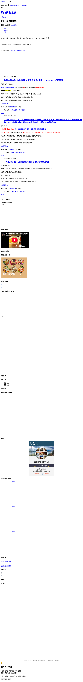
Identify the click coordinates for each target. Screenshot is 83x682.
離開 (9, 679)
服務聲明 (57, 660)
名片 (5, 32)
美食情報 (14, 25)
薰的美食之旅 (8, 12)
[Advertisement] (41, 64)
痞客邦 (11, 107)
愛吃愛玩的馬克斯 (6, 566)
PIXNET (29, 660)
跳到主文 (3, 17)
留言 (14, 107)
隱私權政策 (50, 660)
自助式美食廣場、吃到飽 (18, 110)
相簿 (5, 28)
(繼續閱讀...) (4, 103)
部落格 (6, 30)
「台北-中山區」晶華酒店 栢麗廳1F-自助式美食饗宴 (26, 162)
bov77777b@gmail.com (18, 50)
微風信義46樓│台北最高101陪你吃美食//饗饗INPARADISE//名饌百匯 (33, 80)
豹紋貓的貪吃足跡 (6, 561)
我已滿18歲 (4, 679)
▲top (2, 113)
